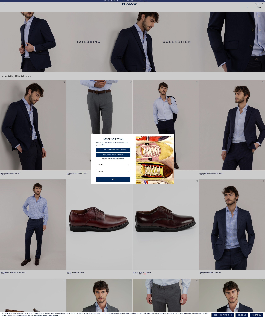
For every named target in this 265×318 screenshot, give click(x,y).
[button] (222, 315)
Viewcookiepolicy (54, 315)
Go (113, 179)
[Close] (170, 136)
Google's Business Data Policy (40, 315)
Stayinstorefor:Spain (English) (113, 154)
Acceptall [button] (256, 315)
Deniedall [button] (242, 315)
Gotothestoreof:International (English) (113, 149)
